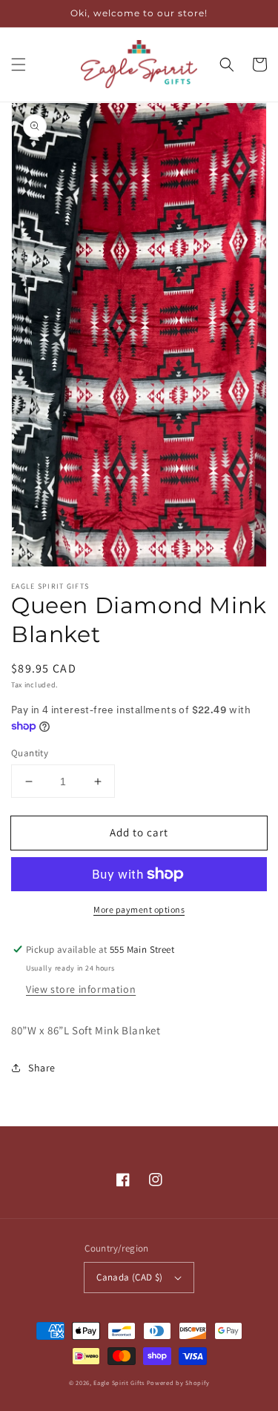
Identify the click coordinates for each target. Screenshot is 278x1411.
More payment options (139, 909)
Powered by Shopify (178, 1382)
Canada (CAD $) (129, 1277)
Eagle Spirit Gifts (119, 1382)
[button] (18, 64)
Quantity (29, 753)
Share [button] (42, 1067)
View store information (81, 989)
